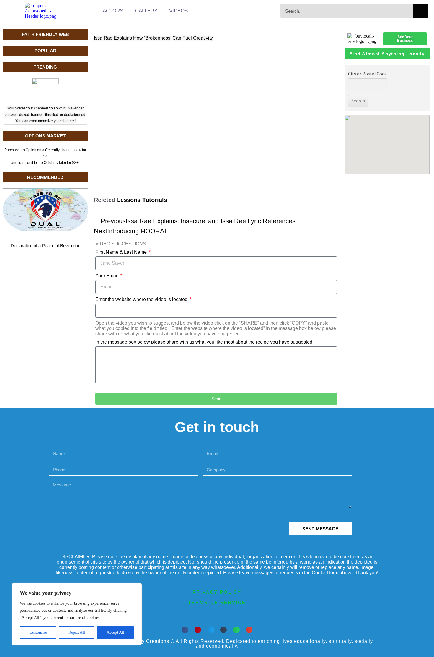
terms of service (217, 602)
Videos (178, 11)
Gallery (146, 11)
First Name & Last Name (121, 252)
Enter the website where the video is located (142, 299)
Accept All (115, 632)
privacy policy (217, 592)
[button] (185, 630)
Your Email (107, 275)
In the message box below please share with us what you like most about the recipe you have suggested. (204, 341)
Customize (38, 632)
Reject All (76, 632)
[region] (77, 614)
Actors (113, 11)
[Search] (420, 11)
